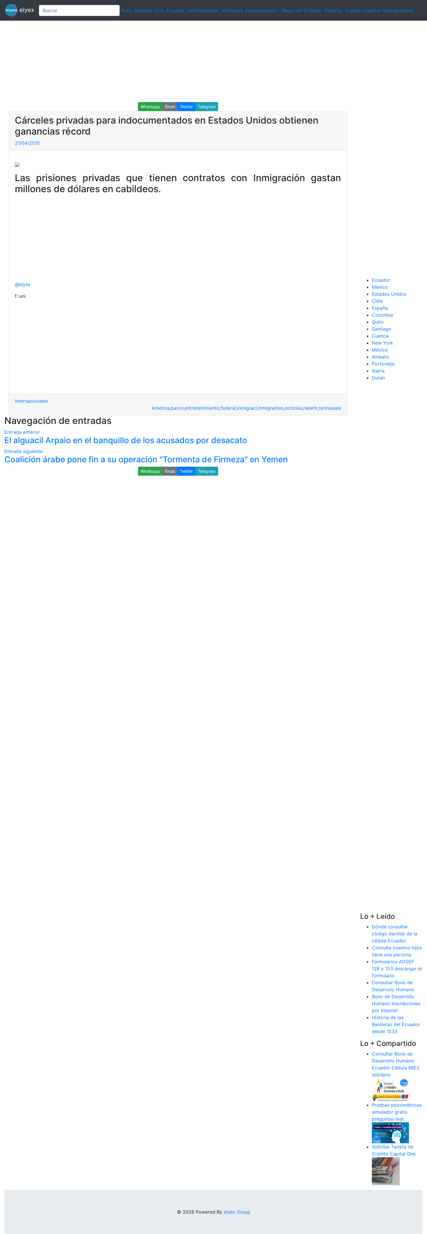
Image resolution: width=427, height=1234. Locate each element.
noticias (293, 408)
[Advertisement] (174, 61)
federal (228, 408)
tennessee (330, 408)
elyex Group (237, 1212)
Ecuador (175, 10)
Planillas (333, 10)
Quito (378, 322)
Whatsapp (150, 106)
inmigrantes (271, 408)
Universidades (203, 10)
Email (170, 106)
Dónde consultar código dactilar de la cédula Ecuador (394, 934)
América (161, 408)
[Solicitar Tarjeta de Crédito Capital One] (386, 1171)
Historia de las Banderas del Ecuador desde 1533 (396, 1024)
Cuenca (380, 336)
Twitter (186, 106)
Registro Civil (149, 10)
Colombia (382, 315)
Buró (126, 10)
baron (177, 408)
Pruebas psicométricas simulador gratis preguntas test (397, 1112)
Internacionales (31, 401)
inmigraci (247, 408)
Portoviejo (383, 364)
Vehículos (232, 10)
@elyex (23, 284)
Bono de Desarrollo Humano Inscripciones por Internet (396, 1003)
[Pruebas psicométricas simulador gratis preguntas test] (390, 1132)
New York (382, 343)
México (380, 287)
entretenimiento (202, 408)
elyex (26, 9)
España (380, 308)
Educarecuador (262, 10)
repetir (310, 408)
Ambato (380, 357)
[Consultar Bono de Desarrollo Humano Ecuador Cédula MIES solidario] (390, 1089)
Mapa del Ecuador (302, 10)
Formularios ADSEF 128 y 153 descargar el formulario (397, 968)
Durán (378, 378)
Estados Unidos (389, 294)
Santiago (381, 329)
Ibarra (378, 371)
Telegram (207, 106)
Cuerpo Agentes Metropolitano (379, 10)
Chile (377, 301)
